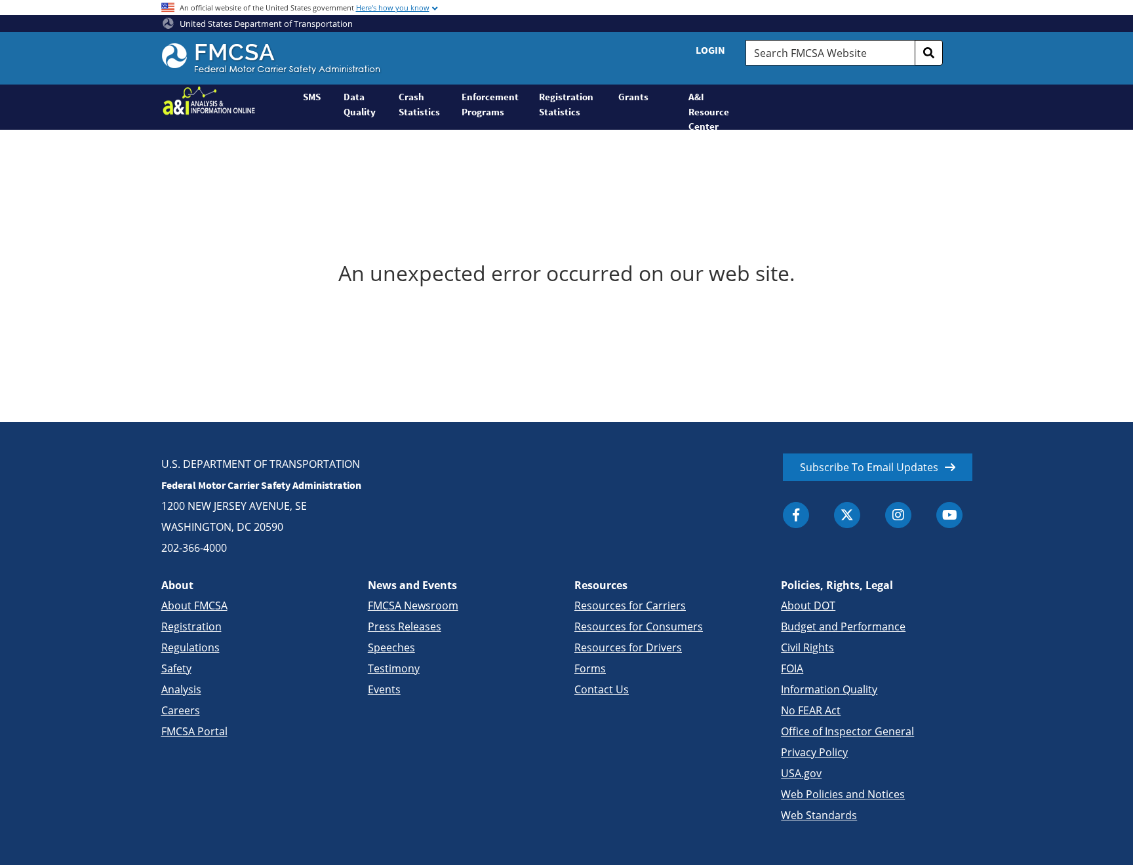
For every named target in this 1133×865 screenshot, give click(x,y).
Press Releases (404, 626)
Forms (590, 668)
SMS (312, 96)
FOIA (792, 668)
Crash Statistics (419, 104)
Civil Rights (807, 647)
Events (384, 689)
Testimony (394, 668)
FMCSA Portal (194, 731)
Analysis (181, 689)
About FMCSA (194, 605)
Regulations (190, 647)
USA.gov (801, 773)
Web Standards (819, 815)
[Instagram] (898, 515)
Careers (180, 710)
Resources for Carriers (630, 605)
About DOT (808, 605)
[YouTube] (949, 515)
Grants (633, 96)
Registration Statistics (566, 104)
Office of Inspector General (847, 731)
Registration (191, 626)
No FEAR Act (811, 710)
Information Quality (829, 689)
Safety (176, 668)
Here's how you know (392, 7)
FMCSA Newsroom (413, 605)
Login (710, 49)
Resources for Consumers (638, 626)
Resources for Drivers (628, 647)
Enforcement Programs (490, 104)
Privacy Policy (814, 752)
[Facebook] (796, 515)
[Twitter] (847, 515)
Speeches (391, 647)
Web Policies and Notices (843, 794)
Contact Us (601, 689)
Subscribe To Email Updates (869, 467)
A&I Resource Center (708, 110)
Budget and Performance (843, 626)
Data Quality (360, 104)
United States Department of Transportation (265, 23)
